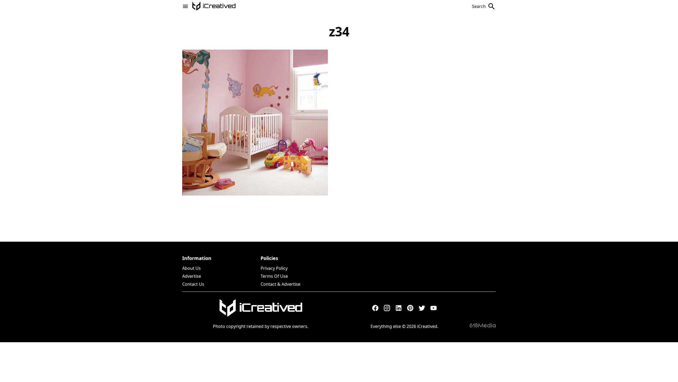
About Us (191, 268)
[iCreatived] (261, 308)
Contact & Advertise (280, 284)
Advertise (191, 276)
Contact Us (193, 284)
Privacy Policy (274, 268)
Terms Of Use (274, 276)
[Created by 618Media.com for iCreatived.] (483, 325)
